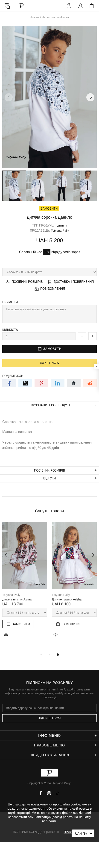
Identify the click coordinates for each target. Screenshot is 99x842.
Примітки (10, 302)
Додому (34, 17)
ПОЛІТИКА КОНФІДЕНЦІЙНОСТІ (36, 832)
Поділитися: (12, 376)
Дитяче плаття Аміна (17, 599)
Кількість (10, 330)
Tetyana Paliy (22, 6)
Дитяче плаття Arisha (67, 599)
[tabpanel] (25, 585)
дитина (62, 225)
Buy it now (49, 362)
